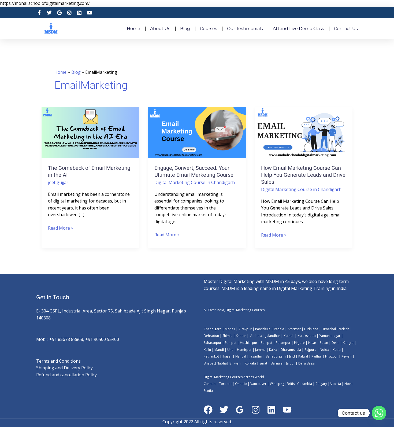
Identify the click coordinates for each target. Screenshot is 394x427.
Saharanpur (212, 342)
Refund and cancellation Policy (66, 375)
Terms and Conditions (58, 361)
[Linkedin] (271, 409)
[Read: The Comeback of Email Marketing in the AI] (90, 132)
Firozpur (331, 356)
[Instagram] (255, 409)
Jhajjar (227, 356)
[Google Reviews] (239, 409)
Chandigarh (212, 329)
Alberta (335, 383)
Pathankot (211, 356)
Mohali (230, 329)
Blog (185, 28)
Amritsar (294, 329)
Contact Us (346, 28)
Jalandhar (273, 335)
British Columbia (299, 383)
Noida (324, 349)
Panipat (230, 342)
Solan (324, 342)
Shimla (227, 335)
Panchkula (262, 329)
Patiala (279, 329)
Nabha (222, 363)
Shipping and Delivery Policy (64, 368)
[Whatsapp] (379, 413)
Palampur (283, 342)
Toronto (225, 383)
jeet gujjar (58, 182)
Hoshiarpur (248, 342)
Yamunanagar (329, 335)
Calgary (321, 383)
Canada (209, 383)
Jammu (260, 349)
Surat (263, 363)
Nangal (240, 356)
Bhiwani (235, 363)
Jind (292, 356)
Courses (208, 28)
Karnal (288, 335)
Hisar (312, 342)
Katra (337, 349)
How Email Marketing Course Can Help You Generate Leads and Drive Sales (303, 175)
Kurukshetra (307, 335)
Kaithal (316, 356)
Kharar (241, 335)
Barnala (276, 363)
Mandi (219, 349)
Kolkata (250, 363)
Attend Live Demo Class (298, 28)
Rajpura (310, 349)
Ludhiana (311, 329)
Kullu (207, 349)
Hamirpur (244, 349)
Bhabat (209, 363)
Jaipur (290, 363)
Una (229, 349)
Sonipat (266, 342)
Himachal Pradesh (335, 329)
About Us (160, 28)
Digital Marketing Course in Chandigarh (194, 182)
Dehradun (211, 335)
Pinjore (299, 342)
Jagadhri (255, 356)
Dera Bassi (306, 363)
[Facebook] (208, 409)
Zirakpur (245, 329)
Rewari (346, 356)
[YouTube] (287, 409)
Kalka (273, 349)
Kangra (348, 342)
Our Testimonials (245, 28)
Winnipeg (277, 383)
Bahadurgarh (276, 356)
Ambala (256, 335)
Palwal (303, 356)
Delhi (335, 342)
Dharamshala (291, 349)
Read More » (60, 228)
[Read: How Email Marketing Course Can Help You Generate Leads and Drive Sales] (303, 132)
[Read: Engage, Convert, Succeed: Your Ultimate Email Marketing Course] (197, 132)
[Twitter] (224, 409)
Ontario (241, 383)
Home (133, 28)
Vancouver (258, 383)
